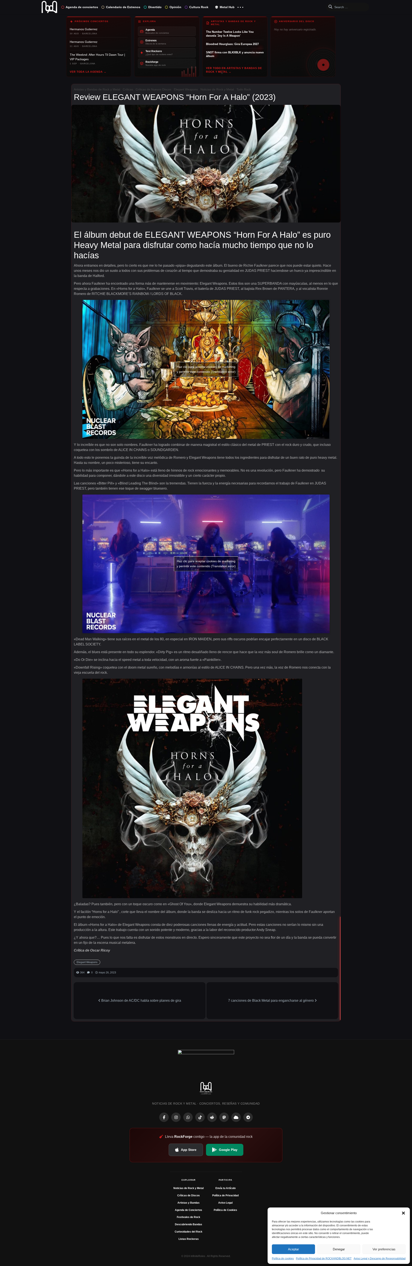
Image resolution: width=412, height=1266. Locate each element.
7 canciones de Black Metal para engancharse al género (271, 1000)
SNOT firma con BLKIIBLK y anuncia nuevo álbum (235, 54)
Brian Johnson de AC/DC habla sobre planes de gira (140, 1000)
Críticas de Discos (188, 1195)
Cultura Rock (198, 7)
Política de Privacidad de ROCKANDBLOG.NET (323, 1258)
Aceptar (293, 1249)
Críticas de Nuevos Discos (153, 89)
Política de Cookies (225, 1210)
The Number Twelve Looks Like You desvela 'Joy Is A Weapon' (230, 33)
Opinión (175, 7)
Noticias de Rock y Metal (217, 89)
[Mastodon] (224, 1117)
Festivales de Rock (188, 1217)
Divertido (155, 7)
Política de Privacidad (225, 1195)
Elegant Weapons (186, 89)
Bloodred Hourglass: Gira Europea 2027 (232, 44)
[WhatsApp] (188, 1117)
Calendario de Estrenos (123, 7)
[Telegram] (248, 1117)
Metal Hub (227, 7)
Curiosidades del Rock (188, 1231)
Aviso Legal (225, 1202)
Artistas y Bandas (188, 1202)
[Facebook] (164, 1117)
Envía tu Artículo (225, 1188)
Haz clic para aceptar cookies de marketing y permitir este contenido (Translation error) (206, 369)
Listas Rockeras (189, 1239)
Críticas (128, 89)
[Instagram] (176, 1117)
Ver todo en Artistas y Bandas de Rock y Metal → (234, 70)
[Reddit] (212, 1117)
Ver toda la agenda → (88, 72)
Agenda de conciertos (82, 7)
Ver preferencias (384, 1249)
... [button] (240, 6)
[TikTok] (200, 1117)
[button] (403, 1213)
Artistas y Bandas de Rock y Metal (97, 89)
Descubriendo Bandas (188, 1224)
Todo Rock (243, 89)
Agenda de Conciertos (188, 1210)
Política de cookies (283, 1258)
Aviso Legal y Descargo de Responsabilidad (380, 1258)
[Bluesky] (236, 1117)
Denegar (339, 1249)
